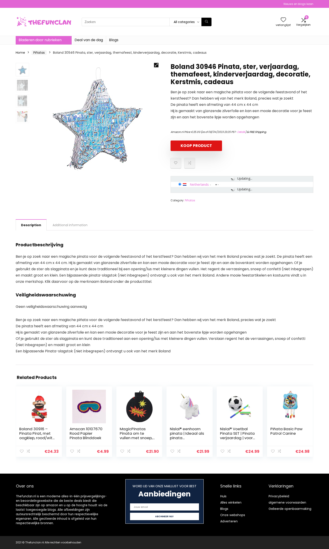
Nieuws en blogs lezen (298, 4)
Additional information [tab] (70, 225)
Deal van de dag (89, 40)
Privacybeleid (279, 496)
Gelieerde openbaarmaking (290, 508)
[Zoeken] (206, 22)
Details (241, 132)
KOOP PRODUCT (196, 145)
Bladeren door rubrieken (40, 40)
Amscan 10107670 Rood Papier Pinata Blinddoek (86, 433)
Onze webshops (232, 515)
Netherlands (199, 184)
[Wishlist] (283, 20)
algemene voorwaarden (287, 502)
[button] (156, 65)
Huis (223, 496)
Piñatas (39, 52)
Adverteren (229, 521)
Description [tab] (31, 225)
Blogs (113, 40)
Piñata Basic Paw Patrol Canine (286, 431)
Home (20, 52)
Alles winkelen (230, 502)
